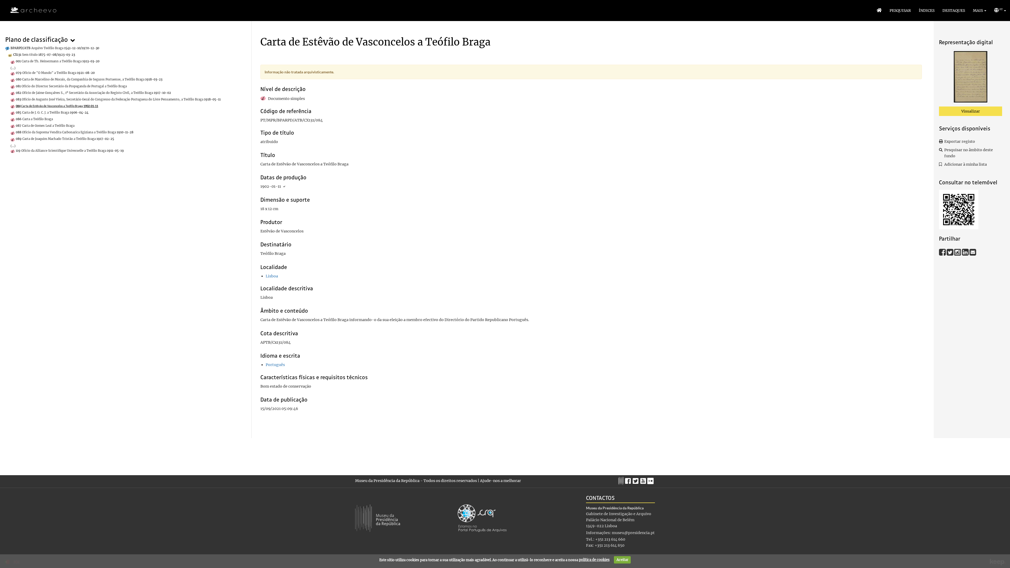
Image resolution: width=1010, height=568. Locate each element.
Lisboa (272, 276)
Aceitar (622, 559)
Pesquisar (900, 10)
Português (275, 364)
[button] (979, 10)
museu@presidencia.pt (633, 532)
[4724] (970, 77)
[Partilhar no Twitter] (950, 252)
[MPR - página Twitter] (636, 479)
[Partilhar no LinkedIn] (965, 252)
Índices (927, 10)
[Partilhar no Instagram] (958, 252)
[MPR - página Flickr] (651, 479)
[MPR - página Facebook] (629, 479)
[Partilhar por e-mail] (972, 252)
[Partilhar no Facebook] (943, 252)
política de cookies (594, 559)
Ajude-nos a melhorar (500, 480)
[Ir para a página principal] (30, 10)
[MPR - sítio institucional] (621, 480)
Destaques (953, 10)
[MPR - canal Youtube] (643, 479)
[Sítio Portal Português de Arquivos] (482, 517)
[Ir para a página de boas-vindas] (879, 10)
